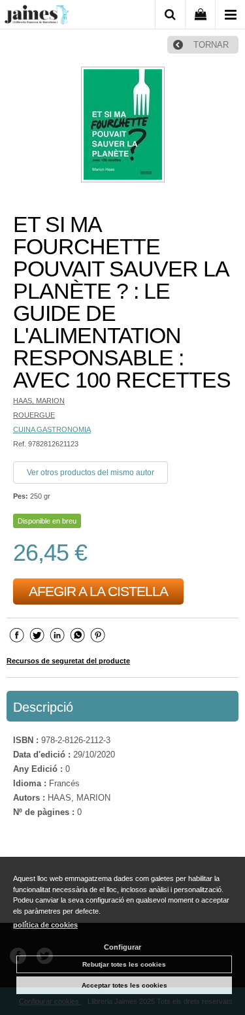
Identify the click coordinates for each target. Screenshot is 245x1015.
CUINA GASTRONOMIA (52, 429)
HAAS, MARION (39, 401)
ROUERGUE (34, 415)
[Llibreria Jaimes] (36, 17)
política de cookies (45, 925)
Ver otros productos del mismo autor (90, 472)
